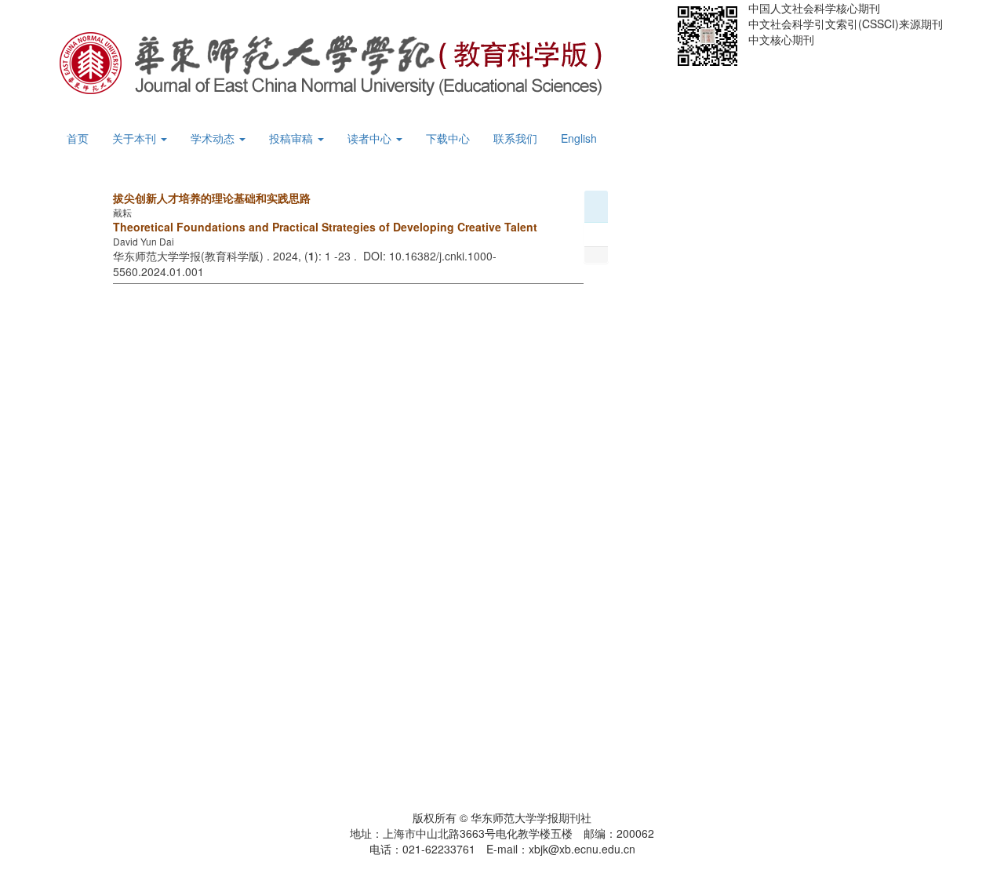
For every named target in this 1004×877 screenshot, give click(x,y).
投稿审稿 (292, 138)
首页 (78, 138)
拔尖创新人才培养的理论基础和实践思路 (212, 198)
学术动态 (214, 138)
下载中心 (448, 138)
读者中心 (371, 138)
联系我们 (515, 138)
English (579, 138)
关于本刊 (135, 138)
